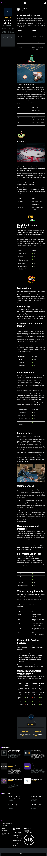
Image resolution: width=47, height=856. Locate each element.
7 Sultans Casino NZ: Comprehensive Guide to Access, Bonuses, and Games (15, 806)
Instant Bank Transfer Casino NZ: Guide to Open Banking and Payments (15, 798)
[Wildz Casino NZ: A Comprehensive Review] (27, 769)
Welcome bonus (30, 514)
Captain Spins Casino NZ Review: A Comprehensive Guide (38, 779)
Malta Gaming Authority (35, 404)
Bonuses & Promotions (24, 734)
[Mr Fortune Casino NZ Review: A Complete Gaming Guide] (4, 769)
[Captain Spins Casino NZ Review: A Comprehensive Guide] (27, 783)
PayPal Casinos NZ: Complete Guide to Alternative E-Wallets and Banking (38, 798)
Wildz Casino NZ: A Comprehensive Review (36, 764)
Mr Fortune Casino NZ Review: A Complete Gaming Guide (15, 764)
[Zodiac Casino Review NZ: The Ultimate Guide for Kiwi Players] (4, 783)
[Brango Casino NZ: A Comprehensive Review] (27, 755)
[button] (25, 3)
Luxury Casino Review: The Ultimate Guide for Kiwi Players (15, 751)
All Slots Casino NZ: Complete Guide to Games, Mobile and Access (38, 806)
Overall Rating (31, 722)
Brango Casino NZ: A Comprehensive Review (36, 751)
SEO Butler (24, 8)
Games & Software (37, 730)
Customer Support (37, 734)
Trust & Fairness (25, 730)
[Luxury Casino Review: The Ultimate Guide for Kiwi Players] (4, 755)
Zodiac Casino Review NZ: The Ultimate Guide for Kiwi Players (15, 779)
